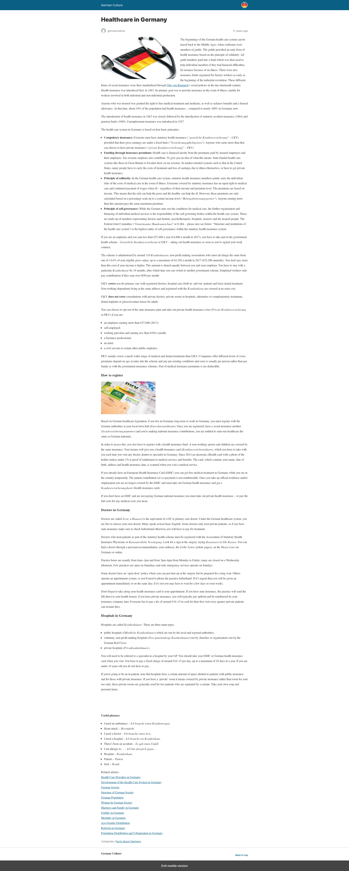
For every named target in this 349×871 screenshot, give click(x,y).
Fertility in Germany (112, 813)
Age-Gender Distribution (115, 823)
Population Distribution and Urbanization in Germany (132, 833)
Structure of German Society (117, 792)
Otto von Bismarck (177, 85)
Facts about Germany (128, 841)
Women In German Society (116, 802)
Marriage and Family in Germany (120, 807)
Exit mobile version (174, 866)
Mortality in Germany (113, 818)
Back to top (241, 855)
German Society (110, 787)
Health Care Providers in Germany (121, 777)
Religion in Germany (113, 828)
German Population (112, 797)
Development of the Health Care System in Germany (131, 782)
